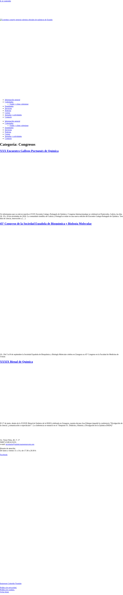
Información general (12, 100)
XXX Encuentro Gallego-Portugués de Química (29, 150)
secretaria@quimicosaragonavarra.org (20, 444)
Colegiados (9, 102)
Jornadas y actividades (13, 115)
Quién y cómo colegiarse (19, 104)
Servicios (8, 108)
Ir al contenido (5, 1)
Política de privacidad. (8, 588)
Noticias (8, 111)
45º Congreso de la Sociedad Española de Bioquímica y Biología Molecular (46, 223)
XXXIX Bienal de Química (16, 361)
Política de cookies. (7, 590)
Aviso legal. (4, 592)
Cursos (7, 113)
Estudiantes (9, 106)
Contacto (8, 117)
